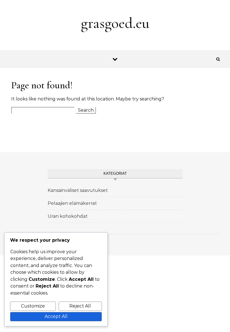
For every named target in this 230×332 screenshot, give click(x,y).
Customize (33, 306)
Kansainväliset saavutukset (78, 190)
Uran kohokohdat (68, 216)
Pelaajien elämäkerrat (72, 203)
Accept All (56, 316)
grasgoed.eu (115, 23)
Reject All (80, 306)
